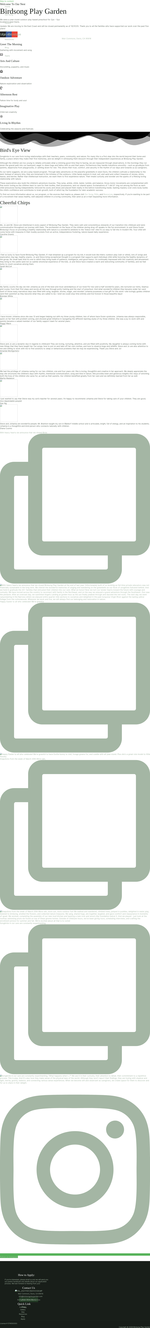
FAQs (96, 194)
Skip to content (7, 1)
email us (29, 1279)
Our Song (89, 194)
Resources (108, 194)
